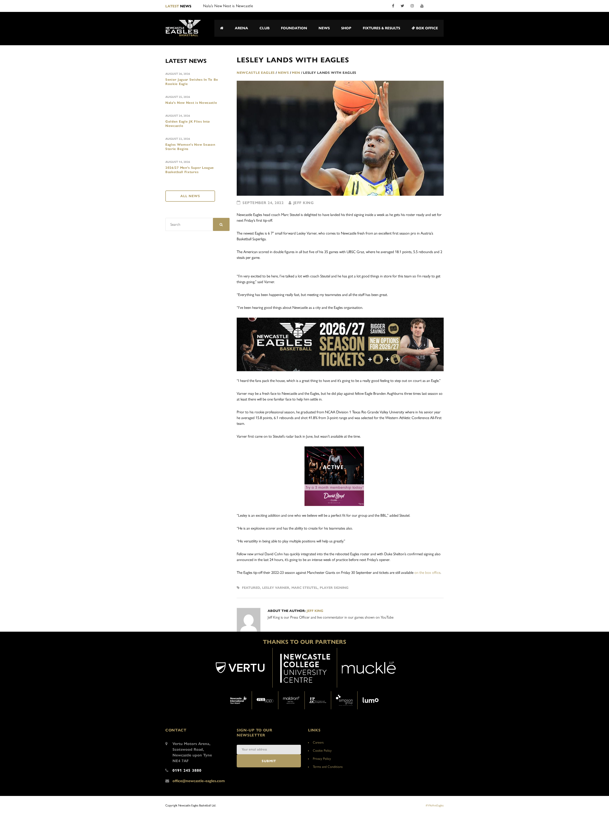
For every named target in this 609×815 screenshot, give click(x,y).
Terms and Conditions (328, 767)
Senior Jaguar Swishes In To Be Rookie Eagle (191, 82)
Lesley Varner (275, 588)
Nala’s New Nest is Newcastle (191, 103)
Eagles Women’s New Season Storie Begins (190, 147)
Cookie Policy (322, 751)
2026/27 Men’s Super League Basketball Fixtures (189, 170)
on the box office (427, 572)
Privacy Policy (322, 759)
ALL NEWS (190, 196)
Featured (251, 588)
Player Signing (334, 588)
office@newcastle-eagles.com (198, 781)
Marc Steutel (304, 588)
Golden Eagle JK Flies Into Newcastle (187, 124)
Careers (318, 742)
